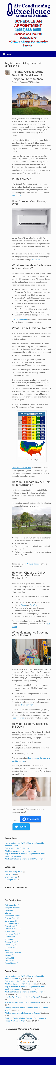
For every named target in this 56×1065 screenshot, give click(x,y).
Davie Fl (8, 950)
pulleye (37, 82)
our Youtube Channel (32, 563)
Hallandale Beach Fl (13, 928)
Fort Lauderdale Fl (12, 905)
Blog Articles (10, 874)
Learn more (36, 259)
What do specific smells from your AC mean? (23, 1013)
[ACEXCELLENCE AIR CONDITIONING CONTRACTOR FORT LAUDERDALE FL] (28, 10)
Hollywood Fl (10, 931)
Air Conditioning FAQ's (13, 871)
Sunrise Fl (9, 939)
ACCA (23, 605)
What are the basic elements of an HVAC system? (24, 858)
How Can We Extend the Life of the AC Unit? (22, 997)
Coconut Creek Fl (11, 942)
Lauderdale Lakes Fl (13, 952)
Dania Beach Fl (11, 921)
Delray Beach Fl (11, 926)
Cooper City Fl (10, 944)
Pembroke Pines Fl (12, 915)
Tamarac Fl (9, 960)
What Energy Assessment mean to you (20, 851)
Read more (16, 195)
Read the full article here (21, 467)
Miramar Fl (9, 913)
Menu (9, 54)
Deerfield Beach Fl (12, 923)
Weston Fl (9, 910)
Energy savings (11, 876)
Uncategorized (10, 879)
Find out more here (19, 319)
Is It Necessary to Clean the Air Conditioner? (22, 1002)
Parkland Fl (9, 958)
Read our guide (18, 717)
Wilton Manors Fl (11, 963)
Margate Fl (9, 955)
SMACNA (33, 605)
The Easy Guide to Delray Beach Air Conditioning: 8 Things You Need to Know (27, 75)
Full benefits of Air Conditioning (17, 848)
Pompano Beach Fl (12, 907)
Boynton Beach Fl (12, 918)
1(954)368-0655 (28, 30)
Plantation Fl (10, 936)
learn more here (27, 704)
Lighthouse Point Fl (12, 934)
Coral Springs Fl (11, 947)
